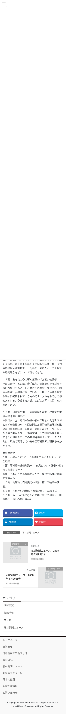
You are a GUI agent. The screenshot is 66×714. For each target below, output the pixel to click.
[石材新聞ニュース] (15, 550)
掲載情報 (9, 612)
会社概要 (7, 646)
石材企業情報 (10, 686)
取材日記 (9, 605)
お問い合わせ (10, 692)
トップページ (10, 640)
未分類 (7, 620)
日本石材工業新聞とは (15, 653)
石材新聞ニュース (30, 532)
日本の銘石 (9, 679)
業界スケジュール (12, 672)
